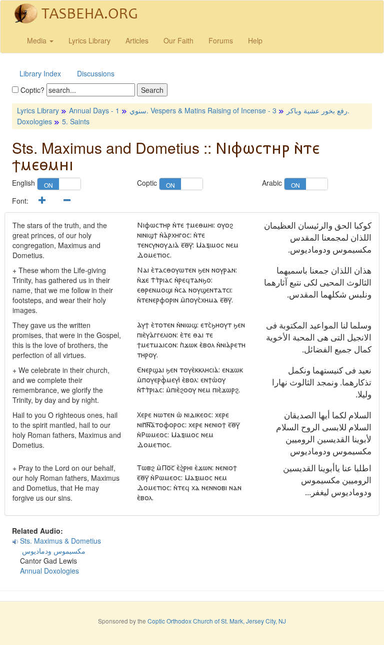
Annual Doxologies (49, 571)
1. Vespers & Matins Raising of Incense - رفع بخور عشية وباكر (232, 110)
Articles (137, 40)
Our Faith (179, 40)
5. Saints (76, 121)
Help (255, 40)
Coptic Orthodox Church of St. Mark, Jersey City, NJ (217, 621)
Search (152, 90)
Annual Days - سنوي (107, 110)
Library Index (40, 73)
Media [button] (37, 40)
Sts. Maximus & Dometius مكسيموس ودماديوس (56, 546)
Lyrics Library (89, 40)
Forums (220, 40)
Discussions (95, 73)
